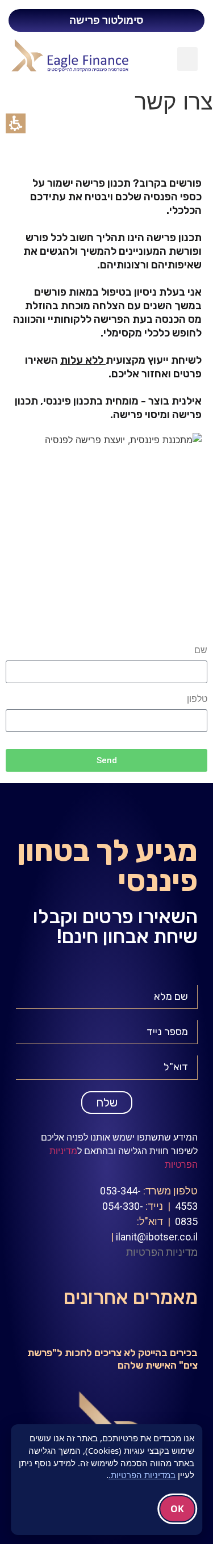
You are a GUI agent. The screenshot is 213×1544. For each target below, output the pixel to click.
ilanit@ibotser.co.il (157, 1237)
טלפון (197, 699)
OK (177, 1509)
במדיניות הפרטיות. (142, 1474)
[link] (86, 55)
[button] (187, 59)
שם (200, 650)
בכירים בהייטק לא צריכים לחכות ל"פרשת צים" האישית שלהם (112, 1359)
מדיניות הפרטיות (162, 1252)
